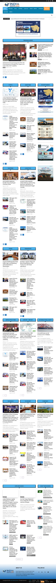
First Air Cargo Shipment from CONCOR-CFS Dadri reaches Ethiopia (27, 500)
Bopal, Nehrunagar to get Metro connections (31, 311)
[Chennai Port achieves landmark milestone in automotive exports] (5, 134)
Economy (39, 59)
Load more (19, 559)
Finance (11, 544)
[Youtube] (52, 1)
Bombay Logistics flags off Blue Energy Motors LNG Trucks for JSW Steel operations (27, 264)
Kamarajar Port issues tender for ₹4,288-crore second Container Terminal (45, 71)
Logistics (28, 168)
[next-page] (6, 77)
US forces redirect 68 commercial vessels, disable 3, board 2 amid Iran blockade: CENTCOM (31, 354)
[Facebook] (47, 1)
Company (45, 401)
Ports (4, 67)
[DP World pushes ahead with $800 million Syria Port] (23, 211)
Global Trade (46, 534)
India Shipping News (14, 580)
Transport (28, 248)
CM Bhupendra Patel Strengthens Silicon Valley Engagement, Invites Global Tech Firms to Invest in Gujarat (14, 449)
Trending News (12, 532)
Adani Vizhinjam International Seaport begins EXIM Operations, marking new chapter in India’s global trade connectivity (13, 155)
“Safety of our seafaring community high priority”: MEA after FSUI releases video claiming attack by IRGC (13, 209)
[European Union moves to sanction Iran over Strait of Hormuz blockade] (40, 501)
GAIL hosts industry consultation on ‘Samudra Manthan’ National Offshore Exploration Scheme (31, 456)
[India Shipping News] (12, 5)
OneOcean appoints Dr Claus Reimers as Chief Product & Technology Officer (48, 455)
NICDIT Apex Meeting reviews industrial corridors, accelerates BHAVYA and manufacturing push (14, 472)
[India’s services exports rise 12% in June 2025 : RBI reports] (23, 522)
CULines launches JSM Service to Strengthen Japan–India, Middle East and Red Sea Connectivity (31, 202)
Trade (10, 248)
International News (45, 320)
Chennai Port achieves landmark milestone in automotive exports (13, 135)
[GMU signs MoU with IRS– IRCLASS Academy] (23, 127)
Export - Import (28, 320)
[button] (51, 15)
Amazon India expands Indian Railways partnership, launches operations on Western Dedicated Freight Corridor (27, 184)
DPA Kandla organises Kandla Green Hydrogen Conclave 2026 (44, 64)
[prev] (50, 19)
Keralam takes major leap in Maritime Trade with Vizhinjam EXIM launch (12, 144)
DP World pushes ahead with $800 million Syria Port (31, 211)
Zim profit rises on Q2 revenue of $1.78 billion (43, 333)
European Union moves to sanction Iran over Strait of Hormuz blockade (48, 501)
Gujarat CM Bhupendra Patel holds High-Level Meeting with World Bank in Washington (45, 46)
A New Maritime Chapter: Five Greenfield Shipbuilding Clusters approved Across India (10, 100)
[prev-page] (3, 77)
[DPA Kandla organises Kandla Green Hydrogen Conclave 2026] (33, 64)
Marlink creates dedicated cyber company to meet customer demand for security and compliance (31, 550)
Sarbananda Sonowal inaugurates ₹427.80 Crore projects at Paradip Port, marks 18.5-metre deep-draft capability (14, 64)
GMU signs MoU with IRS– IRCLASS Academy (31, 127)
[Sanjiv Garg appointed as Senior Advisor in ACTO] (23, 294)
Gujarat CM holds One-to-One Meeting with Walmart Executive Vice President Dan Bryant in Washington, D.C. (45, 55)
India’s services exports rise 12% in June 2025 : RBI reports (31, 522)
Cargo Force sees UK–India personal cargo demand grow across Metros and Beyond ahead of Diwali (31, 365)
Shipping (10, 168)
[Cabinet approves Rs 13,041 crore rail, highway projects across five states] (5, 388)
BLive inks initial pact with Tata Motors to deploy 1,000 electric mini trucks (31, 303)
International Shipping (29, 555)
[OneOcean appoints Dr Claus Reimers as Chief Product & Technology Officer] (40, 454)
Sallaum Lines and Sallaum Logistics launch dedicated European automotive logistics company (31, 219)
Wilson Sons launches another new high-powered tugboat (31, 228)
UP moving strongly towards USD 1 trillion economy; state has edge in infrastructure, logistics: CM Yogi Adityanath (13, 378)
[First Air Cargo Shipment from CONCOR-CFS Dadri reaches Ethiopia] (28, 494)
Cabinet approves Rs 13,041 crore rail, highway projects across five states (13, 389)
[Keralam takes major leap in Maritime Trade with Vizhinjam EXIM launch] (5, 143)
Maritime (28, 85)
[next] (52, 19)
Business (40, 49)
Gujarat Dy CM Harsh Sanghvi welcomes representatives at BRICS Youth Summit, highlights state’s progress (13, 461)
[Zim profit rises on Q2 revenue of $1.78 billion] (45, 328)
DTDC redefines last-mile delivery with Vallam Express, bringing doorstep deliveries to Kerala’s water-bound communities (31, 283)
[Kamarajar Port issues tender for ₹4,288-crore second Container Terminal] (33, 71)
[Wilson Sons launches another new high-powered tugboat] (23, 228)
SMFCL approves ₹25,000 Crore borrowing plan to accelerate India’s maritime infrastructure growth (13, 539)
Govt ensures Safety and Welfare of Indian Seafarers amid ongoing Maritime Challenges (31, 538)
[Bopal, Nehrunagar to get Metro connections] (23, 311)
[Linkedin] (49, 1)
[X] (50, 1)
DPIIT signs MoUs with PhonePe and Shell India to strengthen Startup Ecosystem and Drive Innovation (13, 366)
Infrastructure (11, 320)
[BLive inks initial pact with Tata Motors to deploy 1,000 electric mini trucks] (23, 302)
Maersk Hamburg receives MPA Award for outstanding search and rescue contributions (31, 136)
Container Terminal (47, 513)
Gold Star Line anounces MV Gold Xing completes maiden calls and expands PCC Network (31, 147)
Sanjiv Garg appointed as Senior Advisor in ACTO (31, 294)
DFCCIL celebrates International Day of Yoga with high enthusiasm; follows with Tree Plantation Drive (13, 551)
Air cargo (22, 496)
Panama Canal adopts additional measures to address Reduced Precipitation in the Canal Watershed (48, 370)
